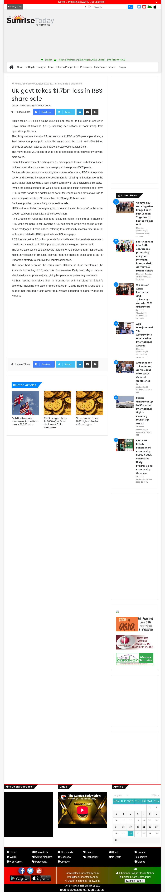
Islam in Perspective (67, 67)
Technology (92, 856)
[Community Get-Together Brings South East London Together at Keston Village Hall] (125, 207)
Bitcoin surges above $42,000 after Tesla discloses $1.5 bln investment (55, 423)
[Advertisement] (112, 33)
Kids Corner (100, 67)
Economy (28, 83)
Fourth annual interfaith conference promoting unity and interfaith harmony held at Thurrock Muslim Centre (144, 256)
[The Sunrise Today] (30, 20)
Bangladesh (41, 852)
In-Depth (29, 67)
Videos (112, 67)
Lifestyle (41, 67)
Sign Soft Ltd (96, 889)
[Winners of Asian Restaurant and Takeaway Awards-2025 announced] (125, 289)
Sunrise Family (134, 880)
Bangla (122, 67)
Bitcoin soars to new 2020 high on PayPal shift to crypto (87, 421)
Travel (51, 67)
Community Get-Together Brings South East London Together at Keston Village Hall (144, 213)
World (13, 856)
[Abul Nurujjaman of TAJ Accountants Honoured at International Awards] (125, 328)
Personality (86, 67)
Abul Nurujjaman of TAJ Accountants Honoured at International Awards (62, 6)
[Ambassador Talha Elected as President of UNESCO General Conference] (125, 367)
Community (67, 852)
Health (115, 852)
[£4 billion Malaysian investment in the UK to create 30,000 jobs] (25, 403)
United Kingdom (43, 856)
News (20, 67)
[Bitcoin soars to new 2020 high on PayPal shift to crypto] (89, 403)
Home (17, 83)
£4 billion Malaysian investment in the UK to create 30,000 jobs (25, 421)
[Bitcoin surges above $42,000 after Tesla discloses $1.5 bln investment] (57, 403)
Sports (90, 852)
